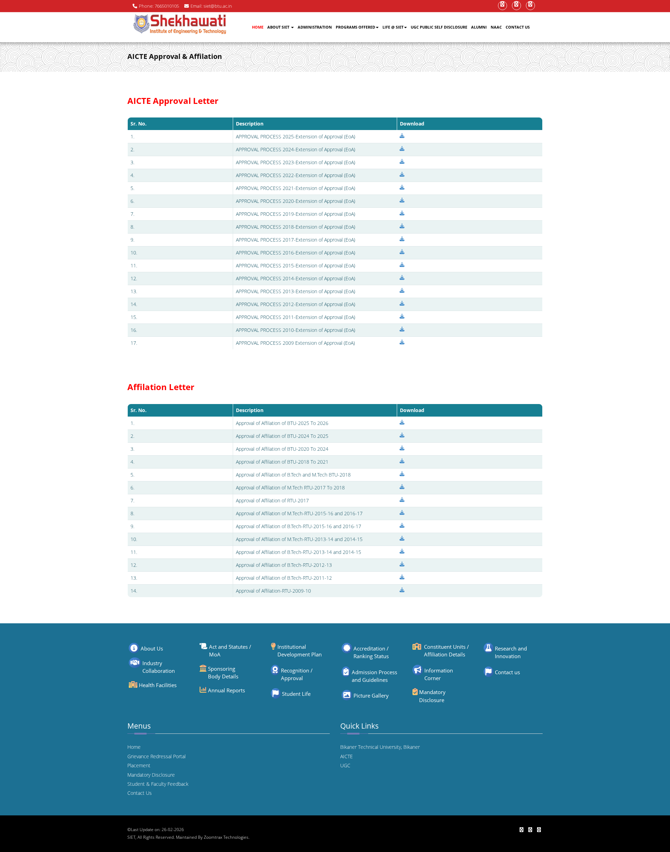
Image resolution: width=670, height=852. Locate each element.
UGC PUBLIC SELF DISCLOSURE (439, 27)
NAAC (496, 27)
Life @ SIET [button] (392, 27)
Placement (138, 765)
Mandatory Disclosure (151, 774)
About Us (152, 648)
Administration (315, 27)
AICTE (346, 756)
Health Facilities (158, 685)
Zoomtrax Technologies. (227, 837)
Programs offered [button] (355, 27)
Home (257, 27)
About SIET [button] (278, 27)
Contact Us (518, 27)
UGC (345, 765)
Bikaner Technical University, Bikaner (380, 747)
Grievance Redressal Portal (156, 756)
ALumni (479, 27)
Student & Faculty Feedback (157, 784)
